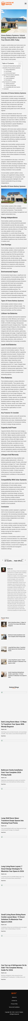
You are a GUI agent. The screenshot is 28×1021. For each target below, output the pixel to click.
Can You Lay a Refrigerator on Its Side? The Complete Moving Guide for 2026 (14, 967)
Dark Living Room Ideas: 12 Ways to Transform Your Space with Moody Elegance (17, 624)
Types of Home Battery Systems (11, 75)
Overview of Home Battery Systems (12, 66)
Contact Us (14, 1000)
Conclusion (6, 89)
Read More (3, 736)
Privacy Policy (14, 1003)
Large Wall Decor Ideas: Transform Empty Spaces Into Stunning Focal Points (16, 649)
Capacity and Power (10, 83)
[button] (25, 3)
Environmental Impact (10, 73)
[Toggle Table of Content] (19, 63)
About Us (14, 997)
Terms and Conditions (14, 1007)
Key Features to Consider (9, 82)
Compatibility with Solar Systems (13, 87)
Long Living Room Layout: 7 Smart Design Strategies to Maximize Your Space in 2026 (17, 661)
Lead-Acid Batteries (10, 78)
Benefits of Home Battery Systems (11, 68)
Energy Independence (10, 69)
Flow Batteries (9, 80)
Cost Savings (8, 71)
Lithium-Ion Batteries (10, 76)
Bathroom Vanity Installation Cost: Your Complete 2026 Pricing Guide (12, 772)
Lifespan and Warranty (11, 85)
